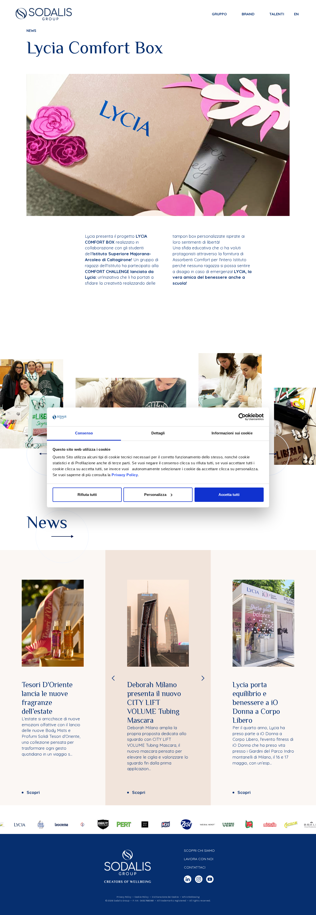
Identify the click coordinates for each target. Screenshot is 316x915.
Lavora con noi (198, 859)
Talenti (276, 14)
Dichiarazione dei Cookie (165, 896)
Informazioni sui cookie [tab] (232, 433)
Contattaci (194, 867)
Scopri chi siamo (199, 850)
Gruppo (219, 14)
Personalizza (155, 494)
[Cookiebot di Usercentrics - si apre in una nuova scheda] (242, 417)
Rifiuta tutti (87, 494)
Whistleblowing (190, 896)
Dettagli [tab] (158, 433)
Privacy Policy (125, 475)
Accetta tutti (228, 494)
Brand (248, 14)
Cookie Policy (142, 896)
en (296, 14)
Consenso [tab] (84, 433)
